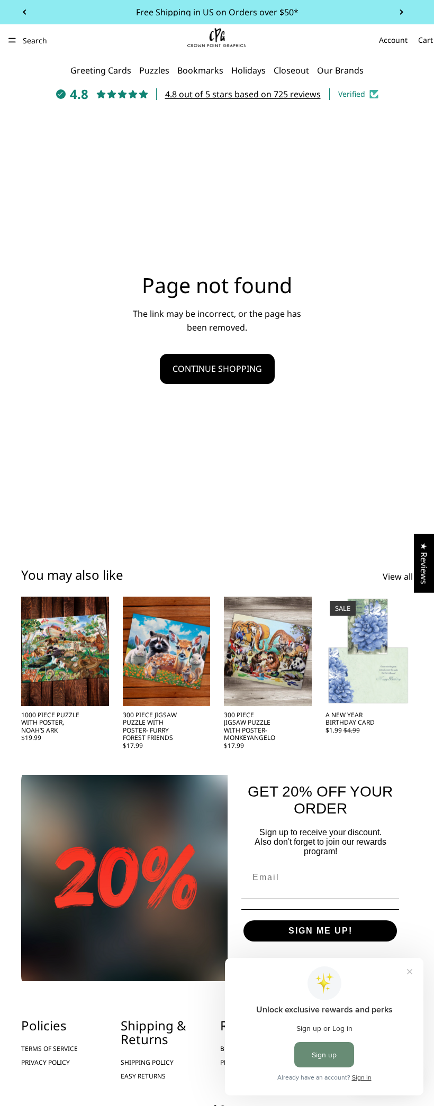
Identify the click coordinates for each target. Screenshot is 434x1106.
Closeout (291, 70)
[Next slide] (401, 12)
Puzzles (154, 70)
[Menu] (12, 40)
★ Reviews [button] (424, 563)
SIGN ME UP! (320, 930)
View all (398, 576)
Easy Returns (143, 1076)
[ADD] (92, 689)
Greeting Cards (100, 70)
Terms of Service (49, 1048)
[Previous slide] (25, 12)
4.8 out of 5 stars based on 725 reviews (243, 94)
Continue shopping (217, 368)
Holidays (248, 70)
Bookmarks (200, 70)
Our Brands (340, 70)
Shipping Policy (147, 1062)
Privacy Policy (45, 1062)
